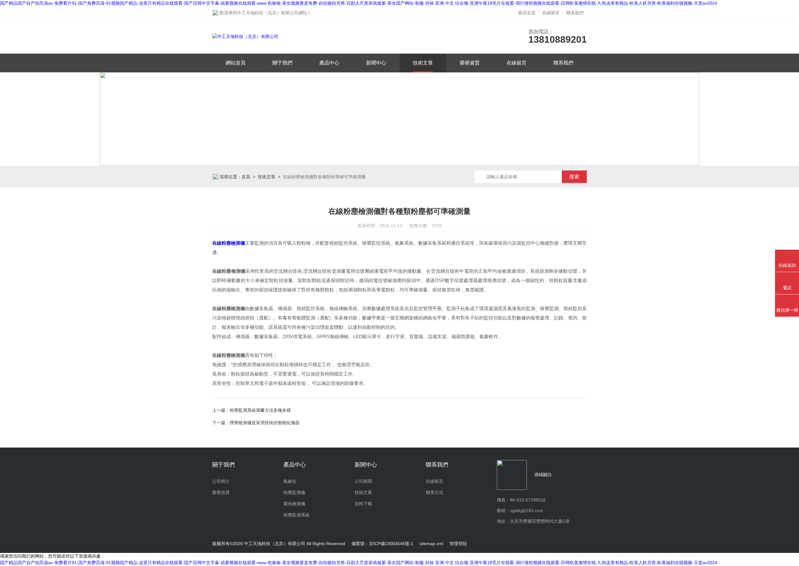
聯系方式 (434, 492)
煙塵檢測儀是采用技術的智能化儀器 (265, 422)
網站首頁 (236, 62)
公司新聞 (363, 481)
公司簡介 (221, 481)
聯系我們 (575, 12)
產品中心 (329, 62)
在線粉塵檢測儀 (228, 243)
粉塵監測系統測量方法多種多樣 (260, 410)
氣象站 (290, 481)
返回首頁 (527, 12)
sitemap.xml (431, 543)
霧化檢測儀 (294, 503)
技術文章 (423, 62)
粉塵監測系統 (296, 514)
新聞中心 (376, 62)
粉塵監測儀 (294, 492)
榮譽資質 (470, 62)
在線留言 (551, 12)
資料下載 (363, 503)
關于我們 (282, 62)
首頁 (246, 176)
